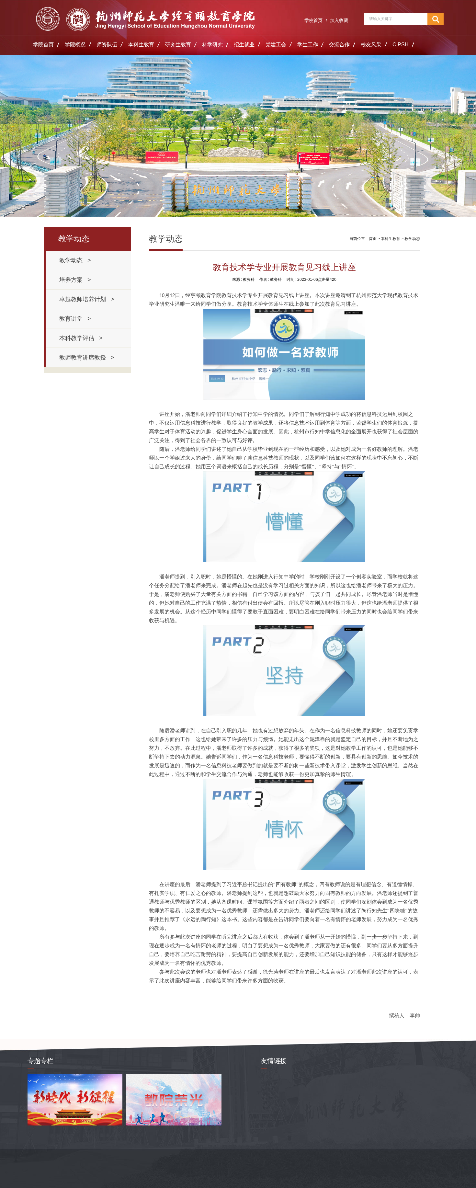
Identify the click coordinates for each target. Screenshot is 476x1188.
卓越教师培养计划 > (86, 299)
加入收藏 (339, 20)
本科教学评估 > (81, 338)
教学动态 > (75, 260)
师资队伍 (106, 44)
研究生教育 (178, 44)
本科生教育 (141, 44)
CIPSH (400, 44)
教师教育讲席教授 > (86, 357)
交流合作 (339, 44)
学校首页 (313, 20)
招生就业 (244, 44)
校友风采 (371, 44)
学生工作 (307, 44)
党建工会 (276, 44)
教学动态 (412, 238)
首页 (373, 238)
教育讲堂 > (75, 318)
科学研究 (212, 44)
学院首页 (43, 44)
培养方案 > (75, 280)
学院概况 (75, 44)
